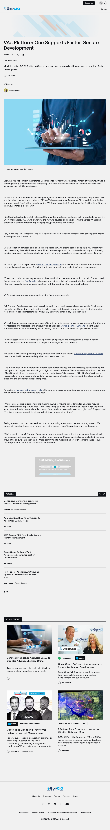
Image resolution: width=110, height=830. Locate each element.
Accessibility (24, 812)
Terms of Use (85, 812)
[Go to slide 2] (7, 591)
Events (57, 796)
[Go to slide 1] (4, 591)
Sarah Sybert (14, 90)
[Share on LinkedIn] (23, 55)
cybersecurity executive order (88, 353)
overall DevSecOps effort (49, 264)
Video (81, 658)
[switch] (103, 3)
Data (85, 723)
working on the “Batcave (73, 326)
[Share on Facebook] (13, 55)
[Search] (102, 9)
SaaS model (30, 281)
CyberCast (67, 658)
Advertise (47, 796)
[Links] (105, 9)
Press (75, 796)
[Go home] (11, 9)
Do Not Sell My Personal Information (62, 812)
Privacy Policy (38, 812)
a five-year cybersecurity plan (28, 390)
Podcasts (66, 796)
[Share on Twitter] (18, 55)
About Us (36, 796)
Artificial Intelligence (30, 724)
